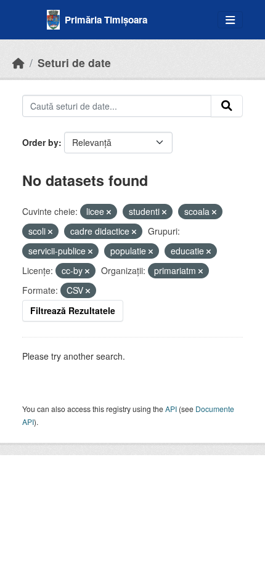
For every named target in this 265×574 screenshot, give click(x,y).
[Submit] (227, 106)
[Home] (18, 62)
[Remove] (109, 212)
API (171, 408)
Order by (40, 142)
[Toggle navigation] (230, 20)
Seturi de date (74, 62)
